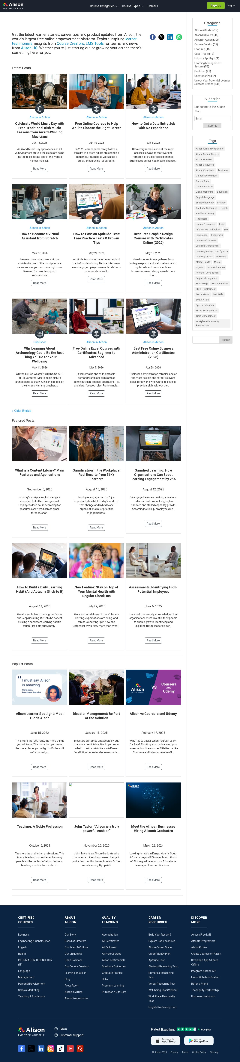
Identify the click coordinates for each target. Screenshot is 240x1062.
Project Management (207, 278)
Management (26, 977)
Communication (204, 186)
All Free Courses (111, 953)
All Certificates (110, 940)
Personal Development (207, 272)
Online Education (216, 267)
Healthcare (201, 218)
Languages (202, 235)
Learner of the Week (206, 240)
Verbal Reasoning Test (161, 983)
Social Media (202, 294)
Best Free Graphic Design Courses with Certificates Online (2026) (153, 238)
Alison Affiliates (203, 30)
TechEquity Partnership (205, 990)
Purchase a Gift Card (114, 991)
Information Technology (208, 229)
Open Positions (73, 960)
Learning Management (207, 245)
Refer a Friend (199, 983)
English (22, 947)
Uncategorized (203, 75)
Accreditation (110, 934)
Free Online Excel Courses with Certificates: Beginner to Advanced (96, 352)
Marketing (221, 256)
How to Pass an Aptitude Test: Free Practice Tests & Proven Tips (96, 238)
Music (217, 262)
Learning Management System (212, 251)
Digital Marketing (204, 192)
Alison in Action (40, 117)
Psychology (202, 283)
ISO (226, 229)
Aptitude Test (156, 960)
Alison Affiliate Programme (210, 148)
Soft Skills (218, 294)
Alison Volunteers (205, 170)
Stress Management (206, 310)
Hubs (105, 979)
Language (24, 970)
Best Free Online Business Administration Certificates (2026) (153, 352)
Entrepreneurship (205, 202)
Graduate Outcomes (206, 208)
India (221, 224)
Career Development (206, 175)
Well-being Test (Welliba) (163, 990)
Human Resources (205, 224)
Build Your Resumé (159, 934)
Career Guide (202, 181)
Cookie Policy (199, 1052)
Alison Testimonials (113, 960)
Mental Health (203, 262)
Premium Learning (113, 985)
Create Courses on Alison (206, 953)
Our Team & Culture (76, 947)
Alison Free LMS (204, 159)
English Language (205, 197)
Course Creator (203, 44)
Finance (221, 202)
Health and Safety (205, 213)
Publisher (39, 342)
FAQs (63, 1029)
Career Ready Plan (159, 953)
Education (222, 192)
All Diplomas (109, 947)
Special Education (205, 305)
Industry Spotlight (204, 58)
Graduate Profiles (112, 972)
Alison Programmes (76, 998)
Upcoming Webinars (203, 996)
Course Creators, (71, 43)
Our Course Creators (77, 966)
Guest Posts (201, 53)
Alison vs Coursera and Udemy (153, 714)
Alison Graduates (205, 165)
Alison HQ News (203, 35)
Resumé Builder (220, 283)
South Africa (202, 299)
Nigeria (199, 267)
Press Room (72, 985)
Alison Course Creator (207, 154)
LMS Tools (95, 43)
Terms (185, 1052)
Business (223, 170)
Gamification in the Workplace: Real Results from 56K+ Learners (96, 474)
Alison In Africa (73, 991)
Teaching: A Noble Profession (40, 826)
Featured (199, 49)
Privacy (174, 1052)
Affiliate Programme (203, 940)
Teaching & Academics (31, 996)
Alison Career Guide (160, 947)
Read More (39, 168)
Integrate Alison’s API (203, 970)
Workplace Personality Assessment (207, 323)
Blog (67, 979)
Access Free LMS (201, 934)
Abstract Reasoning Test (163, 966)
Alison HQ (29, 48)
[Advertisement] (99, 22)
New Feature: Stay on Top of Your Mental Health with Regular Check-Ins (96, 591)
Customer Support (71, 1035)
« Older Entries (21, 411)
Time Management (206, 316)
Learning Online (204, 256)
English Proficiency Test (162, 1007)
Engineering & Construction (34, 940)
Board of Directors (75, 940)
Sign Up (216, 5)
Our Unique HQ (73, 953)
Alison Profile (199, 947)
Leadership (217, 235)
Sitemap (214, 1052)
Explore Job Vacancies (161, 940)
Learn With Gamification (205, 977)
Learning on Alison (75, 972)
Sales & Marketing (29, 990)
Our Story (70, 934)
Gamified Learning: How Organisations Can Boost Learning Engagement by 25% (153, 474)
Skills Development (206, 289)
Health (224, 208)
